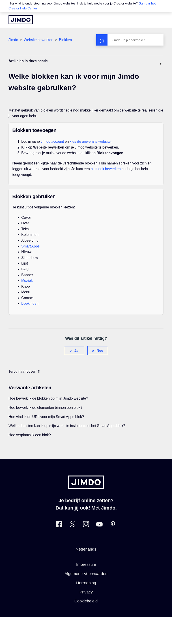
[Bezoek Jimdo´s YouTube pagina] (99, 525)
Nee (100, 350)
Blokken (65, 40)
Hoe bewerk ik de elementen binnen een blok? (45, 407)
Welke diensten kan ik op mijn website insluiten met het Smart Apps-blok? (67, 426)
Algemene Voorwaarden (86, 573)
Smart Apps (30, 246)
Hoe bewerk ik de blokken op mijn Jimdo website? (48, 398)
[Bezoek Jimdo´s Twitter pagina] (72, 525)
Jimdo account (52, 141)
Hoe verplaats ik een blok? (30, 435)
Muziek (27, 280)
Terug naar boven (22, 371)
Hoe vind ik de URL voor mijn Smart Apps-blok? (46, 417)
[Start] (21, 19)
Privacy (86, 592)
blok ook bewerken (106, 169)
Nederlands (86, 549)
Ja (76, 350)
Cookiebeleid (86, 601)
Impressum (86, 564)
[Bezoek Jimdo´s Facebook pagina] (59, 525)
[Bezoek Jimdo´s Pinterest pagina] (113, 525)
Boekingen (30, 303)
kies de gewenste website (90, 141)
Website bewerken (38, 40)
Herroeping (86, 583)
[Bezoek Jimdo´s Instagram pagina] (86, 525)
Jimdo (13, 40)
